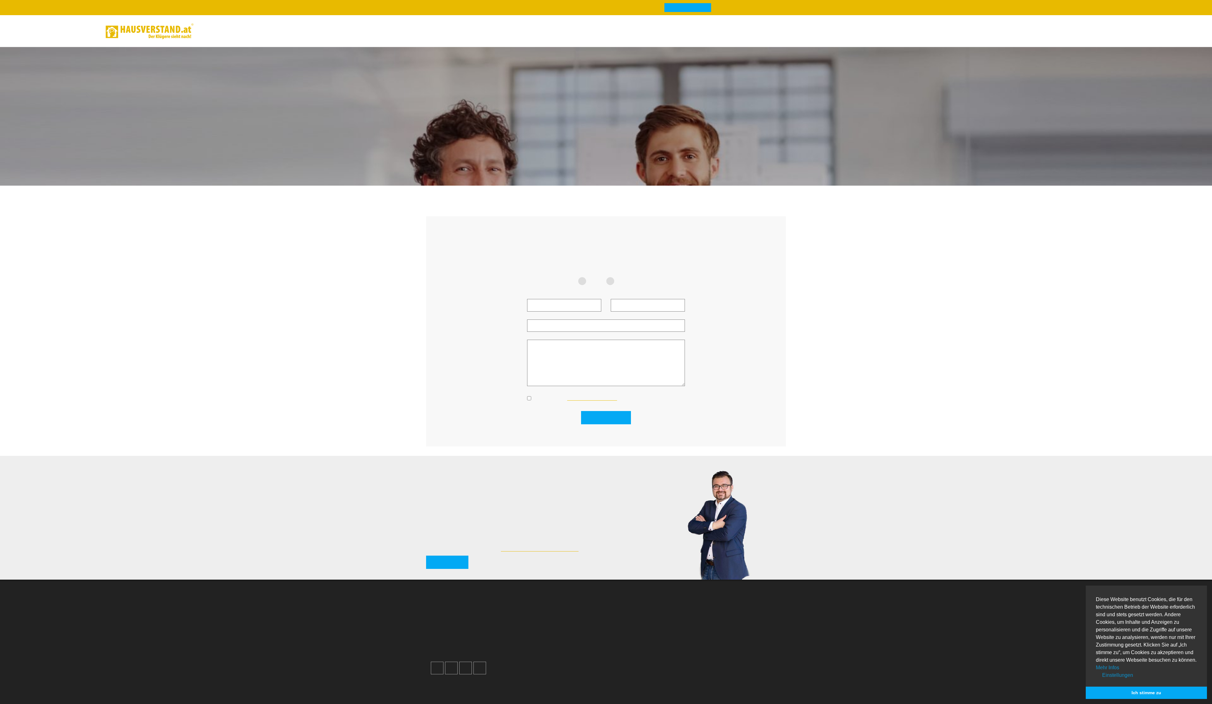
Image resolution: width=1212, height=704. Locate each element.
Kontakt (536, 604)
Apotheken (629, 620)
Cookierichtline (543, 636)
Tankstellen (630, 652)
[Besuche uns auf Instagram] (451, 662)
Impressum (539, 620)
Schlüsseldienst (724, 612)
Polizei (624, 644)
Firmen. (441, 685)
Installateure (721, 628)
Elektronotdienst (725, 620)
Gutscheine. (490, 685)
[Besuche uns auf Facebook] (437, 662)
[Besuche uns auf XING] (479, 662)
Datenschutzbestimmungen (591, 398)
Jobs (532, 612)
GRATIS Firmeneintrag (680, 7)
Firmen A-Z (629, 612)
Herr (624, 281)
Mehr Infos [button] (1107, 667)
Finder (284, 31)
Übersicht (717, 604)
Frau (596, 281)
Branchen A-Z (632, 604)
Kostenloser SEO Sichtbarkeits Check (1075, 32)
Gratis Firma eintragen (1022, 32)
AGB (532, 644)
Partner (535, 652)
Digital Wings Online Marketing (537, 539)
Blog (212, 31)
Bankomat (628, 628)
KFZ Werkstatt (723, 636)
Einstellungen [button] (1117, 675)
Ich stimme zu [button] (1146, 692)
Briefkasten (629, 636)
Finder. (462, 685)
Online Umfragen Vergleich (737, 654)
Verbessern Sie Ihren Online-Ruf (472, 620)
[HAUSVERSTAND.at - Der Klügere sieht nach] (149, 31)
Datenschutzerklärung (551, 628)
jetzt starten (446, 553)
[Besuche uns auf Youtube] (465, 662)
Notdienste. (524, 685)
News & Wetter (247, 31)
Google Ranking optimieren (467, 612)
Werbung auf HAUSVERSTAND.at (474, 604)
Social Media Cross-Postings (469, 628)
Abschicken (609, 417)
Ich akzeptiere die (574, 398)
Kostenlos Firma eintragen (466, 636)
